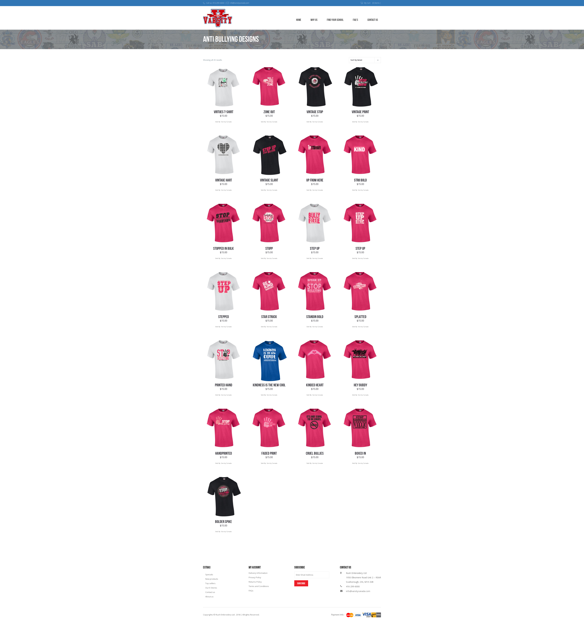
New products (211, 579)
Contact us (210, 592)
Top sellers (210, 583)
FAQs (251, 590)
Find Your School (335, 20)
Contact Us (372, 20)
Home (298, 20)
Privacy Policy (255, 577)
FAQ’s (355, 20)
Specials (209, 574)
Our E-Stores (211, 587)
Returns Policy (255, 581)
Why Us (314, 20)
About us (209, 596)
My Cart (367, 3)
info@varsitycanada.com (358, 591)
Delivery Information (258, 573)
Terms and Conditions (259, 586)
